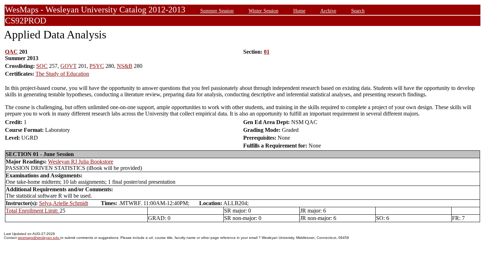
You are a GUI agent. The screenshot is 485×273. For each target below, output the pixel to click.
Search (358, 11)
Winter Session (263, 11)
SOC (42, 66)
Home (299, 11)
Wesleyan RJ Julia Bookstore (80, 162)
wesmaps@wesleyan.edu (39, 238)
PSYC (96, 66)
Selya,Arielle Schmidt (63, 203)
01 (266, 52)
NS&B (124, 66)
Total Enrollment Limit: (33, 211)
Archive (328, 11)
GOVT (68, 66)
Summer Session (217, 11)
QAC (11, 52)
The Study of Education (62, 74)
